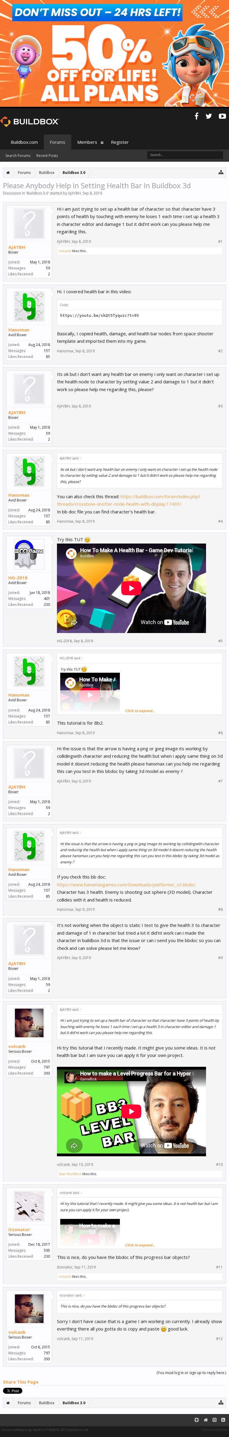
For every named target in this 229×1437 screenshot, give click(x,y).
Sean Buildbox (70, 1173)
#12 (219, 1338)
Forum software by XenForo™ (45, 1429)
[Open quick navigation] (221, 172)
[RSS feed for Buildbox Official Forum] (223, 1420)
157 (47, 350)
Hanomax (19, 330)
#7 (220, 781)
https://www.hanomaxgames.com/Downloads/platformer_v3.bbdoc (126, 884)
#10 (219, 1164)
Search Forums (17, 155)
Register (120, 142)
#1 (220, 241)
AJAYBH (74, 193)
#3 (220, 406)
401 (47, 598)
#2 (220, 351)
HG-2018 (17, 578)
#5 (220, 641)
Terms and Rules (214, 1429)
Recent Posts (47, 155)
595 (47, 1250)
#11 (219, 1267)
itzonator (19, 1229)
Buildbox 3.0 (37, 193)
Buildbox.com (24, 142)
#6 (220, 733)
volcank (65, 250)
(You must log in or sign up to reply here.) (191, 1372)
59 (48, 268)
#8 (220, 909)
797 (47, 1067)
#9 (220, 958)
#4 (220, 521)
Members (87, 142)
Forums (57, 142)
